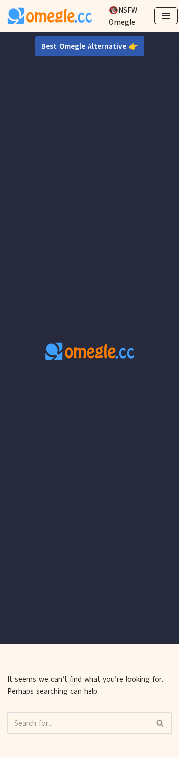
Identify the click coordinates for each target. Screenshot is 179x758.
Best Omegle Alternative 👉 (89, 46)
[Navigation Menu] (166, 15)
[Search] (160, 723)
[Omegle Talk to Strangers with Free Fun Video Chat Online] (49, 16)
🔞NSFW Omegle (123, 16)
